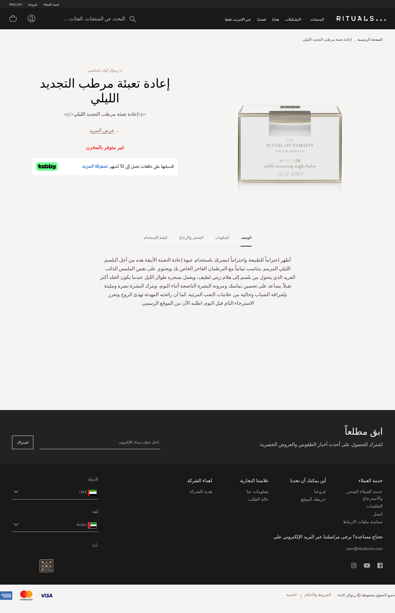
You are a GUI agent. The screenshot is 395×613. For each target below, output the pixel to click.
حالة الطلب (258, 499)
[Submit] (133, 19)
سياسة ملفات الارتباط (363, 521)
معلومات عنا (258, 491)
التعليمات (374, 506)
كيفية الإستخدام (156, 237)
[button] (50, 491)
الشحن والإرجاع (191, 237)
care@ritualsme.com (364, 548)
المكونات (222, 237)
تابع (95, 544)
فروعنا (32, 4)
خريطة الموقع (313, 499)
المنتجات (317, 19)
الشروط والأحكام (318, 595)
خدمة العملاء (51, 4)
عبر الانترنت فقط (238, 19)
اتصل (378, 514)
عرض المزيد (101, 130)
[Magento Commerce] (361, 19)
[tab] (243, 237)
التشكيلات (293, 19)
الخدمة (291, 595)
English (15, 4)
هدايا (275, 19)
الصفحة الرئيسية (370, 39)
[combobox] (97, 18)
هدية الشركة (200, 491)
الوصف (246, 237)
